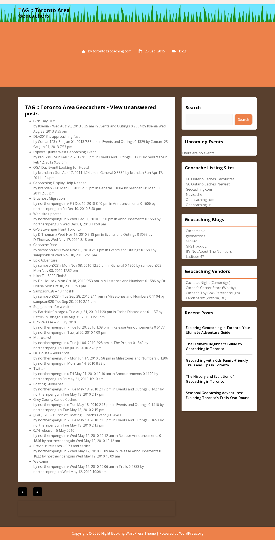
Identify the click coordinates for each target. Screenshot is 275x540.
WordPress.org (191, 533)
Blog (182, 51)
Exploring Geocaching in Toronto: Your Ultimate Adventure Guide (218, 330)
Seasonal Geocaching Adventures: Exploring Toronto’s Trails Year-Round (217, 395)
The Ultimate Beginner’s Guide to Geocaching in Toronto (214, 346)
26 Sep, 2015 (154, 51)
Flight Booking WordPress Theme (128, 533)
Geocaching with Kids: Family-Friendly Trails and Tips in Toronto (217, 362)
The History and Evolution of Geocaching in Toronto (210, 379)
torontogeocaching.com (112, 51)
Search (193, 107)
